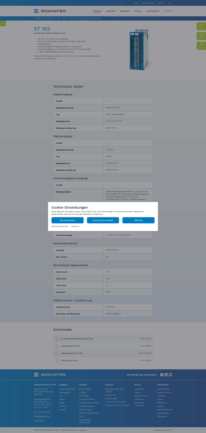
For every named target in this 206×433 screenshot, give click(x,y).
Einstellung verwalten (103, 220)
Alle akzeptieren (67, 220)
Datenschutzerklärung (60, 226)
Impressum (75, 226)
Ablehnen (138, 220)
